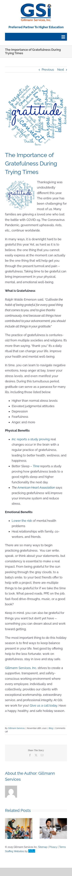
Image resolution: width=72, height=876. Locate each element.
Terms (62, 847)
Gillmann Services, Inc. (21, 668)
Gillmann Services (16, 728)
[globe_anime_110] (36, 4)
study (34, 439)
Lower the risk (22, 520)
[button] (7, 828)
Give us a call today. (44, 705)
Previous (48, 69)
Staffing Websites (14, 851)
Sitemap (42, 847)
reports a (21, 439)
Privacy (53, 847)
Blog (51, 728)
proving (44, 439)
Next (60, 69)
